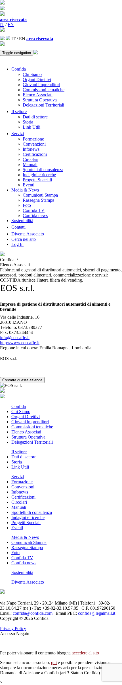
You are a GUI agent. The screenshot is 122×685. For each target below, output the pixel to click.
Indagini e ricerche (39, 174)
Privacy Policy (13, 628)
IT (2, 24)
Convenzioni (34, 144)
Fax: (4, 332)
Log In (17, 244)
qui (54, 662)
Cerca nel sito (23, 239)
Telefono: (8, 327)
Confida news (35, 215)
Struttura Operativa (40, 99)
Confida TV (34, 210)
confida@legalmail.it (96, 613)
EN (11, 24)
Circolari (30, 159)
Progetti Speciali (37, 179)
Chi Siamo (32, 74)
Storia (28, 122)
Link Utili (31, 127)
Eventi (28, 184)
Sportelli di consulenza (43, 169)
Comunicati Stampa (40, 195)
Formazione (33, 139)
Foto (27, 205)
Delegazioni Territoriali (43, 105)
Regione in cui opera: (19, 347)
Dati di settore (35, 116)
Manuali (30, 164)
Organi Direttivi (37, 79)
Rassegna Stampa (38, 200)
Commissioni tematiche (43, 89)
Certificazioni (35, 154)
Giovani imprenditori (41, 84)
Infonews (31, 149)
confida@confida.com (32, 613)
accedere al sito (85, 652)
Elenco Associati (37, 94)
